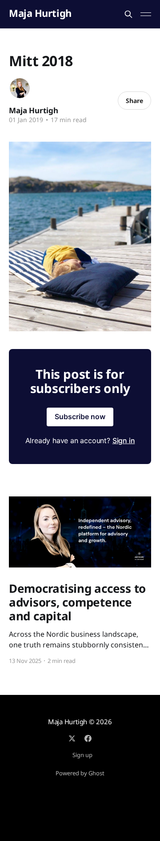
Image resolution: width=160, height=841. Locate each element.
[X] (72, 738)
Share (134, 100)
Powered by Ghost (80, 773)
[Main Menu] (145, 14)
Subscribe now (80, 416)
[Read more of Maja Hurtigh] (20, 88)
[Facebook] (88, 738)
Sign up (82, 755)
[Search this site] (128, 14)
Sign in (123, 440)
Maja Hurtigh (40, 13)
